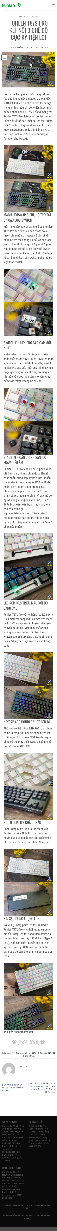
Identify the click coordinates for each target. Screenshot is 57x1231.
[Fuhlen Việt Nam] (11, 5)
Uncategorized (28, 16)
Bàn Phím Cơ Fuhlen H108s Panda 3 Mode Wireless (12, 1087)
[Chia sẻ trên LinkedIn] (42, 1042)
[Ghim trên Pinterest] (36, 1042)
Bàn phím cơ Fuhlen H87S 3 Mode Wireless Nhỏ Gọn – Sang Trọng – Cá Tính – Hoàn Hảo (42, 1087)
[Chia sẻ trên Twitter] (25, 1042)
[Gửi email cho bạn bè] (31, 1042)
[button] (53, 5)
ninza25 (44, 47)
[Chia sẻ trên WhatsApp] (14, 1042)
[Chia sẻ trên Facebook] (20, 1042)
